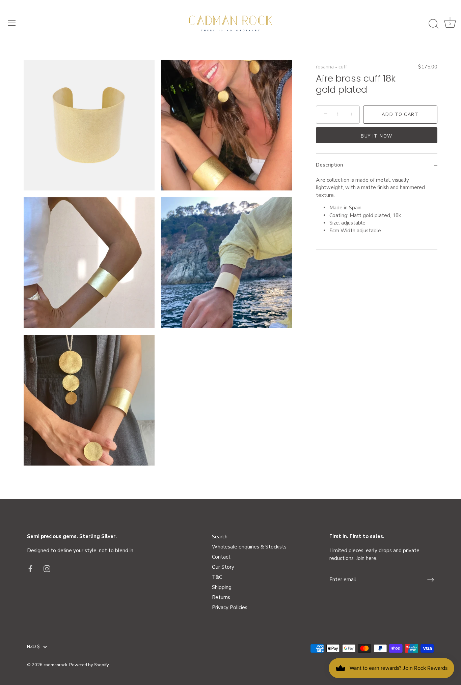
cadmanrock (55, 665)
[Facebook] (30, 568)
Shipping (222, 587)
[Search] (433, 24)
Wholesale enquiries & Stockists (249, 546)
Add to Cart (400, 115)
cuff (342, 66)
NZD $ (33, 647)
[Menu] (11, 23)
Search (219, 536)
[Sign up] (430, 579)
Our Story (223, 567)
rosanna (325, 66)
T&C (217, 577)
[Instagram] (47, 568)
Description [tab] (329, 164)
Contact (221, 557)
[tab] (376, 213)
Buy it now (376, 136)
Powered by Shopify (89, 665)
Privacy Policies (229, 607)
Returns (221, 597)
